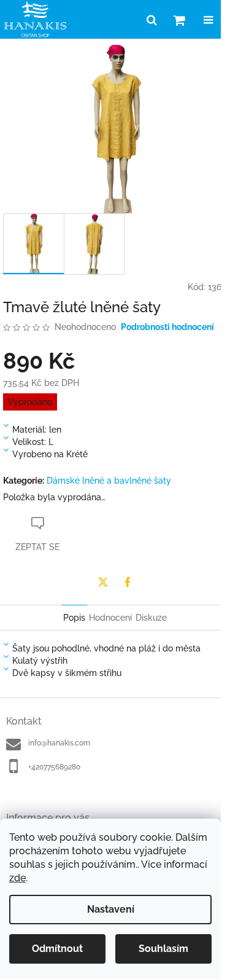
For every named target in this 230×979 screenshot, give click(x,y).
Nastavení (110, 909)
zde (17, 878)
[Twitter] (103, 582)
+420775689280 (54, 767)
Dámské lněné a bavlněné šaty (109, 481)
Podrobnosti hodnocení (167, 327)
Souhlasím (163, 948)
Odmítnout (57, 948)
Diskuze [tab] (151, 618)
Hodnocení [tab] (110, 618)
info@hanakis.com (59, 743)
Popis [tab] (74, 618)
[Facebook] (128, 582)
